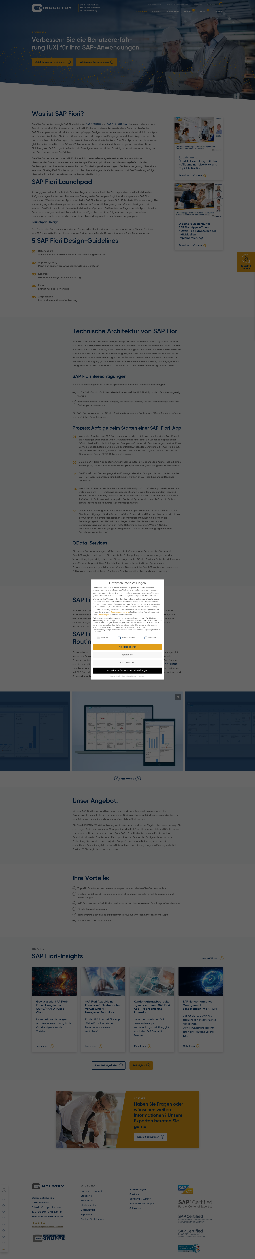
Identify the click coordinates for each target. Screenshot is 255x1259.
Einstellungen (103, 615)
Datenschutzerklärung (119, 612)
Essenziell (105, 638)
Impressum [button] (141, 676)
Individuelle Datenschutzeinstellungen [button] (127, 670)
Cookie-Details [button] (115, 676)
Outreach (152, 638)
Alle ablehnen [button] (127, 662)
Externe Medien (128, 638)
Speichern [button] (127, 655)
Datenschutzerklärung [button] (129, 676)
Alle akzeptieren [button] (127, 647)
